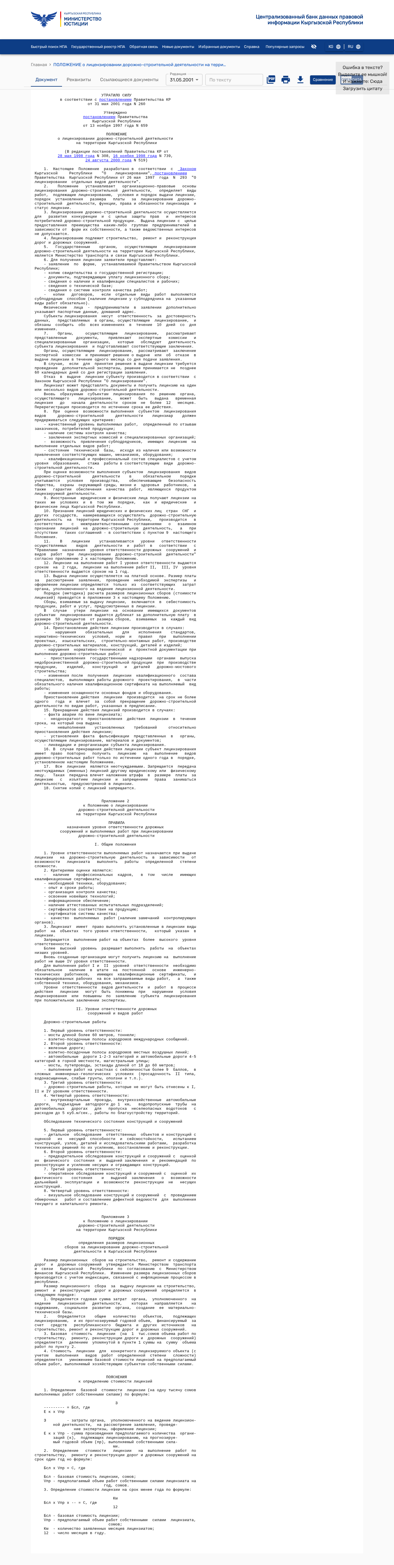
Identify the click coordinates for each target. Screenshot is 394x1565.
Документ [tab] (46, 79)
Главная (39, 64)
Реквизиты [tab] (79, 79)
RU (350, 46)
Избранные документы (219, 46)
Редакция (178, 74)
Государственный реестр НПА (98, 46)
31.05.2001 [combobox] (181, 80)
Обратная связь (144, 46)
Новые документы (178, 46)
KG (331, 46)
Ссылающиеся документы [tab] (129, 79)
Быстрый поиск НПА (49, 46)
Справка (251, 46)
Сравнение (323, 79)
